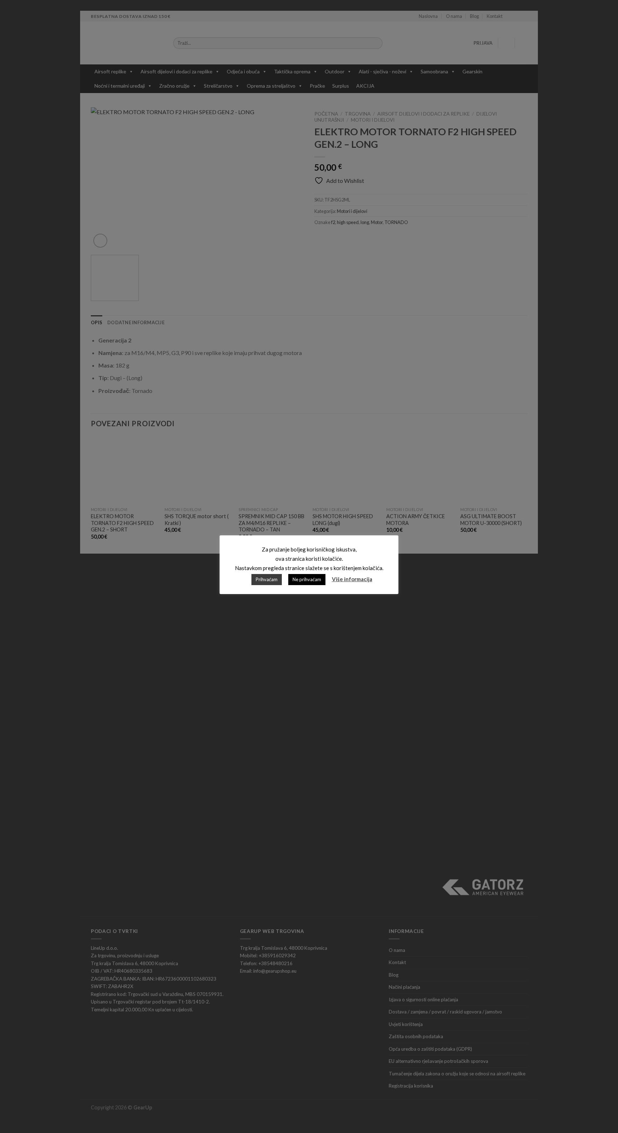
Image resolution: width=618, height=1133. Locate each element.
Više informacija (352, 579)
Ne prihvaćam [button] (307, 579)
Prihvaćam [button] (267, 579)
